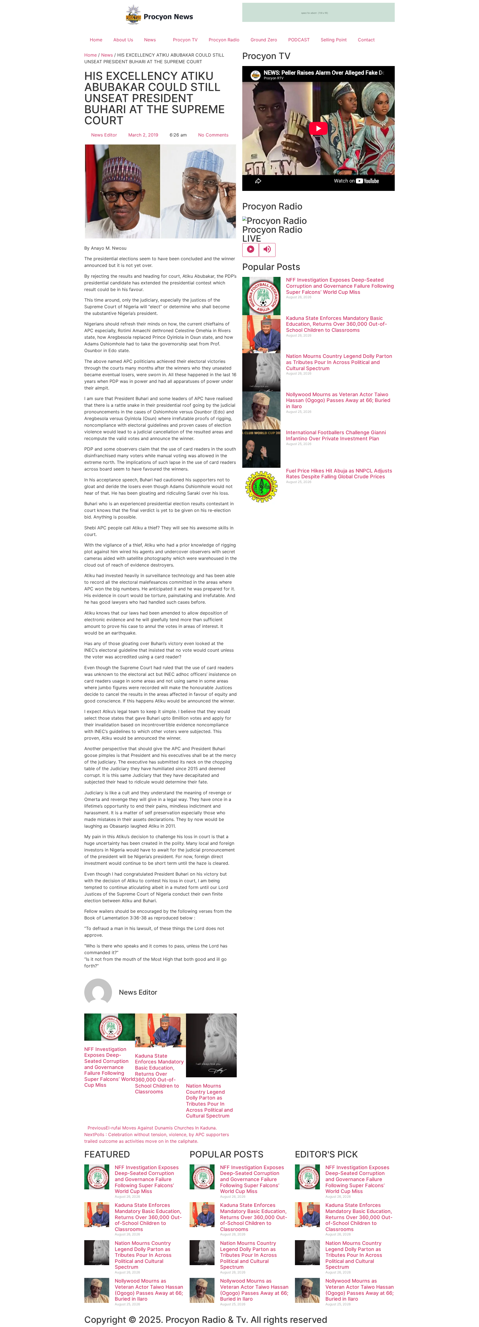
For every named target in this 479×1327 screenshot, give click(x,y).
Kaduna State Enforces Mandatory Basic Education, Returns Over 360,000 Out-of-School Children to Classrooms (159, 1074)
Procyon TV (185, 39)
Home (96, 39)
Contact (366, 39)
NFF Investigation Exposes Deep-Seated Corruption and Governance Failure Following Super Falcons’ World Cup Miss (109, 1067)
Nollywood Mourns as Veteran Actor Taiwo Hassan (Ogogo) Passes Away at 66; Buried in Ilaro (338, 400)
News (150, 39)
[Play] (250, 250)
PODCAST (299, 39)
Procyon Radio (224, 39)
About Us (123, 39)
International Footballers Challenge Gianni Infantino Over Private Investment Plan (336, 435)
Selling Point (334, 39)
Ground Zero (264, 39)
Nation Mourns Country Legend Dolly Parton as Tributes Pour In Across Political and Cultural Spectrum (209, 1101)
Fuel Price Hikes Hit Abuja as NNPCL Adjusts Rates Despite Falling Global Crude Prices (339, 474)
